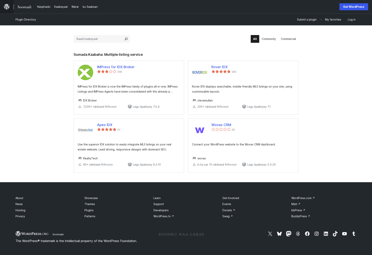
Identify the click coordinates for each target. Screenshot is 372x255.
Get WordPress (353, 6)
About (19, 198)
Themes (89, 204)
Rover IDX (219, 67)
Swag (227, 216)
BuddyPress (300, 216)
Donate (228, 210)
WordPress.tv (163, 216)
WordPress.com (303, 198)
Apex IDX (104, 125)
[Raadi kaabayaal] (126, 39)
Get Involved (230, 198)
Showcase (91, 198)
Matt (296, 204)
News (19, 204)
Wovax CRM (221, 125)
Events (226, 204)
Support (158, 204)
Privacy (20, 216)
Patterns (89, 216)
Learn (157, 198)
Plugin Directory (26, 19)
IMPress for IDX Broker (116, 67)
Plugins (89, 210)
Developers (161, 210)
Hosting (20, 210)
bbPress (298, 210)
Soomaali (58, 234)
